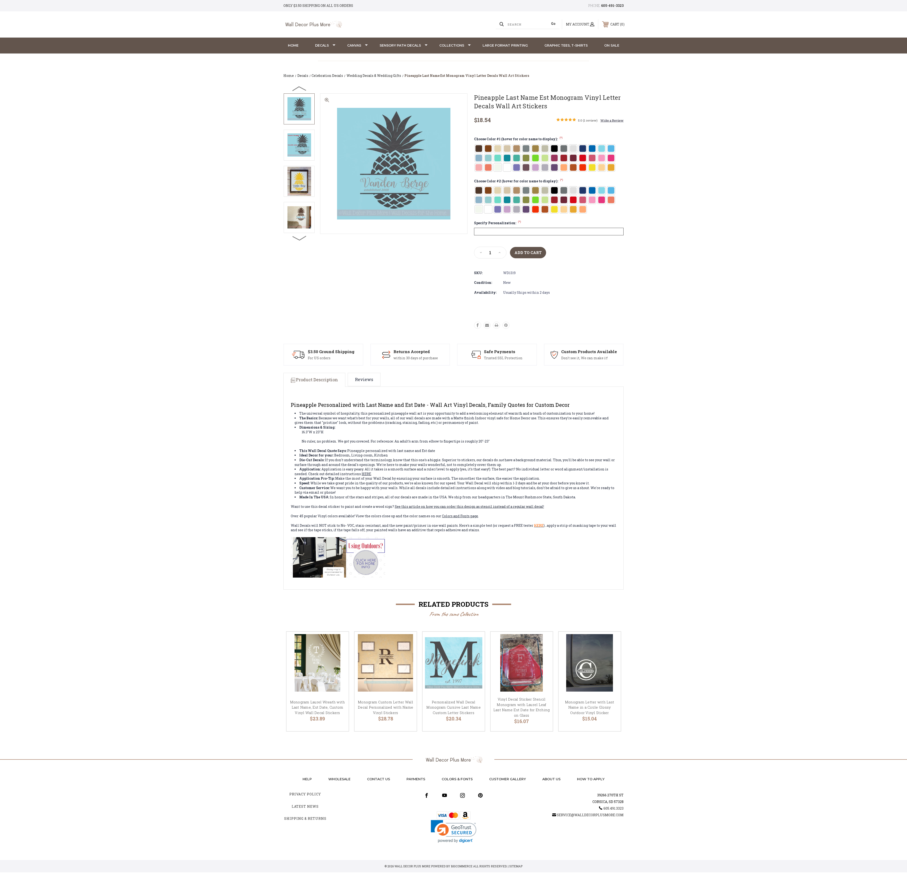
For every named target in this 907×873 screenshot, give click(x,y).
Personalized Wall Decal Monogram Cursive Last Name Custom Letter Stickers (453, 707)
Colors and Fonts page (460, 516)
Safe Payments (499, 351)
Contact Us (378, 779)
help (307, 779)
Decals (322, 45)
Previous (299, 88)
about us (551, 779)
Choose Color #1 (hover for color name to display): (518, 139)
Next (299, 237)
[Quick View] (339, 641)
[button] (453, 831)
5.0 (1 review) (588, 120)
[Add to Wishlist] (339, 653)
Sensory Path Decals (400, 45)
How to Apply (590, 779)
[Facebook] (477, 325)
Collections (451, 45)
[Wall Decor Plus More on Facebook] (426, 795)
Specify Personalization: (497, 223)
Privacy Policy (305, 794)
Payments (415, 779)
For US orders (319, 358)
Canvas (354, 45)
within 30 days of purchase (416, 358)
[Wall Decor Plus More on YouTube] (444, 795)
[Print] (496, 325)
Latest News (305, 806)
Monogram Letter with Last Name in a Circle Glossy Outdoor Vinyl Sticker (589, 707)
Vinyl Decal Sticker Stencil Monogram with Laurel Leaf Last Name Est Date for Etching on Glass (521, 707)
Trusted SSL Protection (503, 358)
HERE (366, 474)
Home (293, 45)
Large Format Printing (505, 45)
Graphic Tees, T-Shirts (566, 45)
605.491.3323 (613, 808)
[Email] (487, 325)
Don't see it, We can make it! (584, 358)
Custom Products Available (589, 351)
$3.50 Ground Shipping (331, 351)
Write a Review (612, 120)
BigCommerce (461, 866)
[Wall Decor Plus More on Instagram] (462, 795)
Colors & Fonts (457, 779)
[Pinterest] (505, 325)
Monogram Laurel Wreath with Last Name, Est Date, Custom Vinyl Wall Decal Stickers (317, 707)
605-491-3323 (612, 5)
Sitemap (515, 866)
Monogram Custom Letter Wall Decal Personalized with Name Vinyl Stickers (385, 707)
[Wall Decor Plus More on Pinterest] (480, 795)
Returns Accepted (412, 351)
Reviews (364, 379)
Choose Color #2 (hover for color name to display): (518, 181)
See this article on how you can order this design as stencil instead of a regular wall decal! (469, 506)
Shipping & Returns (305, 818)
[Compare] (339, 665)
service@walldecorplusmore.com (590, 815)
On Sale (611, 45)
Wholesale (339, 779)
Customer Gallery (507, 779)
